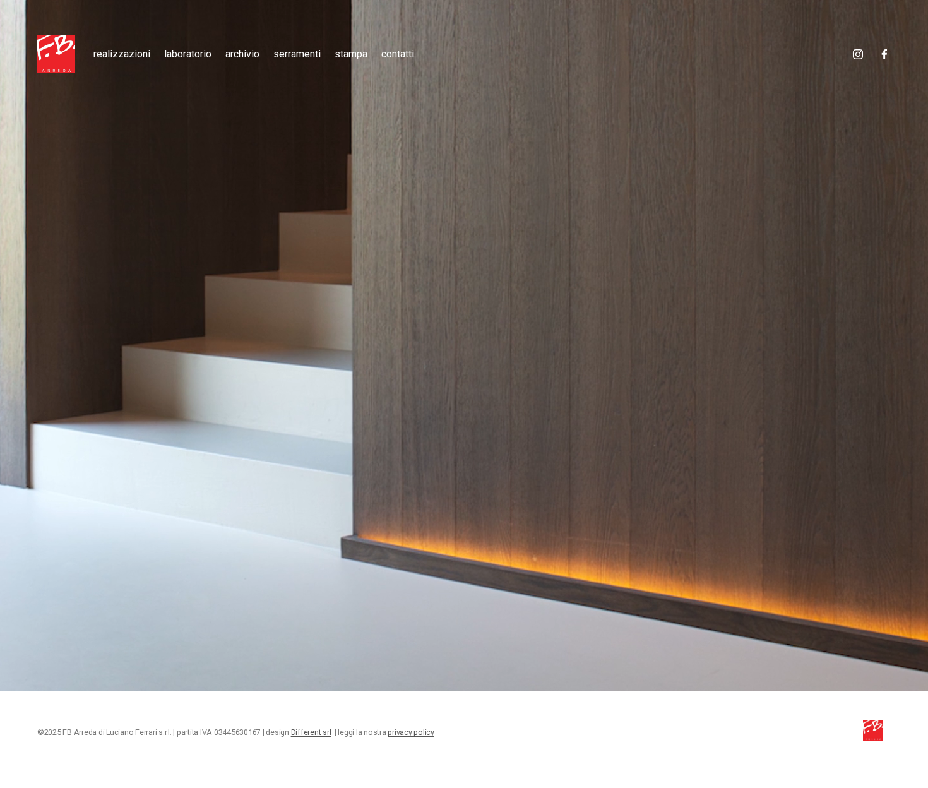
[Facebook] (884, 54)
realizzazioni (121, 54)
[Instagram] (858, 54)
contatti (397, 54)
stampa (351, 54)
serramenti (297, 54)
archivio (242, 54)
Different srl (311, 732)
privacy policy (411, 732)
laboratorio (187, 54)
